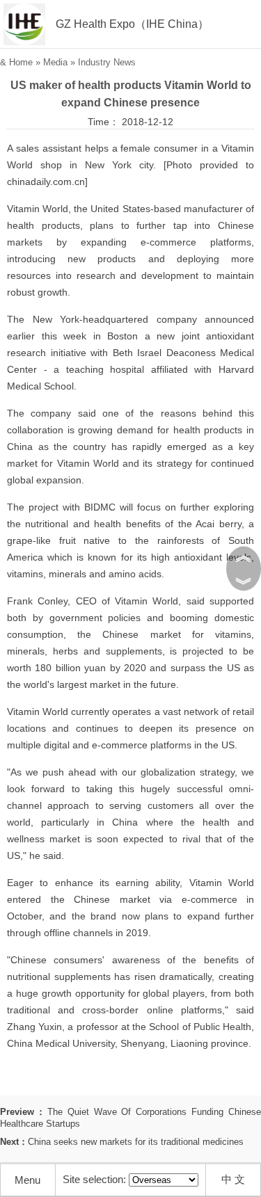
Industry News (107, 62)
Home (21, 62)
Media (55, 62)
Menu (27, 1180)
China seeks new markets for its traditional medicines (136, 1141)
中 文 (233, 1179)
